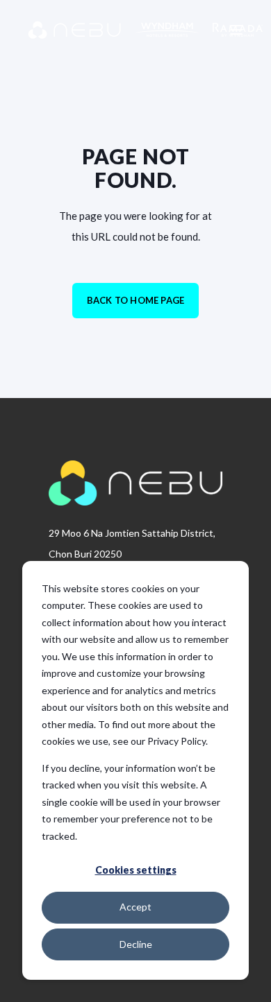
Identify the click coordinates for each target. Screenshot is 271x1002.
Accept (135, 907)
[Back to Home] (111, 30)
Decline (136, 944)
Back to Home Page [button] (135, 300)
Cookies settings (135, 870)
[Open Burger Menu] (236, 30)
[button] (21, 981)
